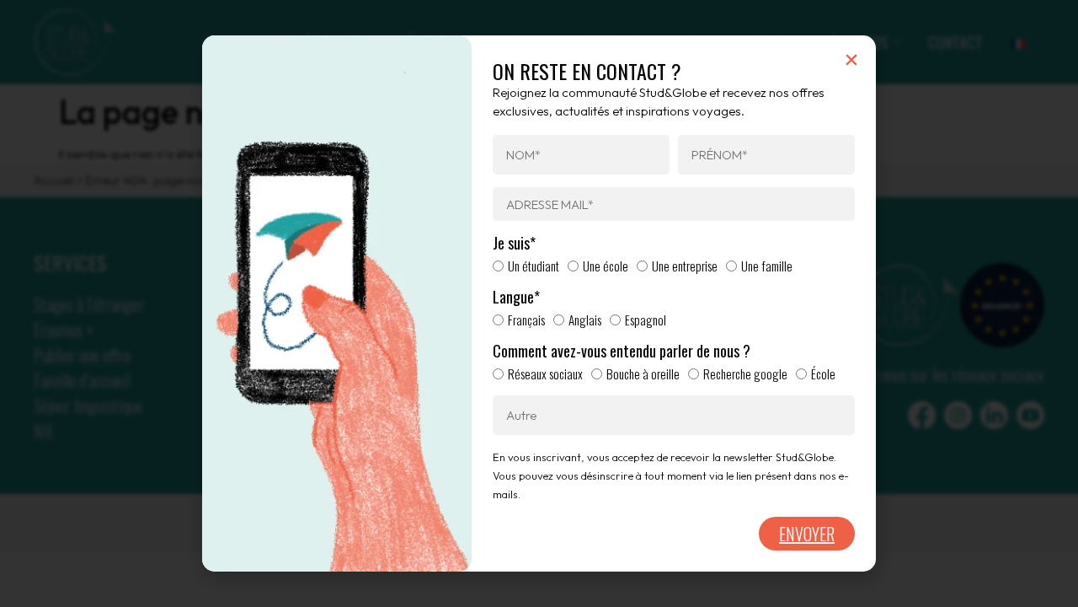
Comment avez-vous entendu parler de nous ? (621, 351)
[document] (539, 303)
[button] (851, 59)
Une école (605, 265)
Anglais (584, 319)
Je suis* (514, 244)
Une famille (766, 265)
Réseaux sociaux (545, 373)
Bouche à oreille (643, 373)
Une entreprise (685, 265)
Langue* (516, 297)
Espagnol (645, 319)
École (823, 373)
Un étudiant (533, 265)
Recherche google (745, 373)
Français (526, 319)
